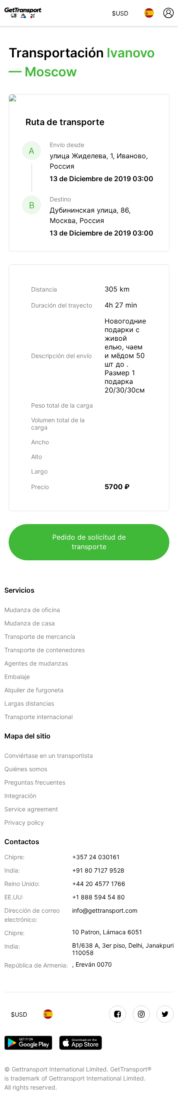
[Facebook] (117, 1014)
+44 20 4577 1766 (98, 883)
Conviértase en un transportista (48, 755)
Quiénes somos (25, 769)
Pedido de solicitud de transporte (89, 542)
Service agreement (31, 809)
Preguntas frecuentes (34, 782)
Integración (20, 795)
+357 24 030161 (96, 857)
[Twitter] (165, 1014)
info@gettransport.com (104, 910)
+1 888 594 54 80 (98, 897)
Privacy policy (24, 822)
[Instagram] (141, 1014)
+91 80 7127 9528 (98, 870)
